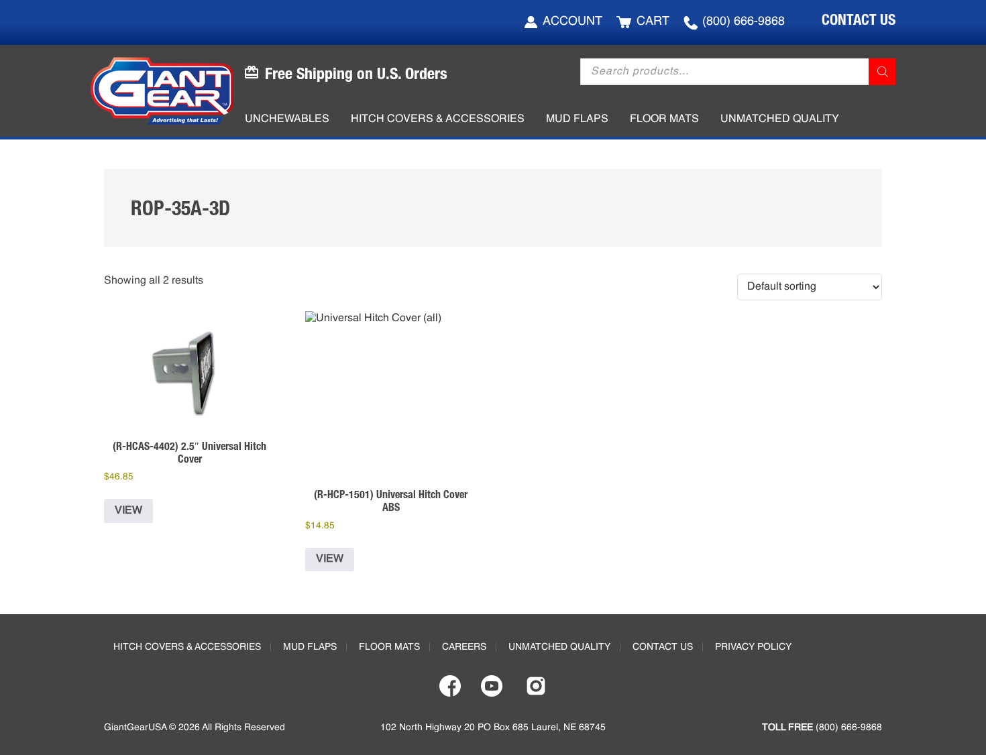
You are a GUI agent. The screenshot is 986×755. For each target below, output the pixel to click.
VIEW (128, 511)
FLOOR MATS (389, 647)
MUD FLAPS (310, 647)
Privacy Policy (753, 647)
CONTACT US (858, 19)
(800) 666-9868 (743, 21)
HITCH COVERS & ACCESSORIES (187, 647)
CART (653, 21)
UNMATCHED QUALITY (559, 647)
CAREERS (464, 647)
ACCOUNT (572, 21)
